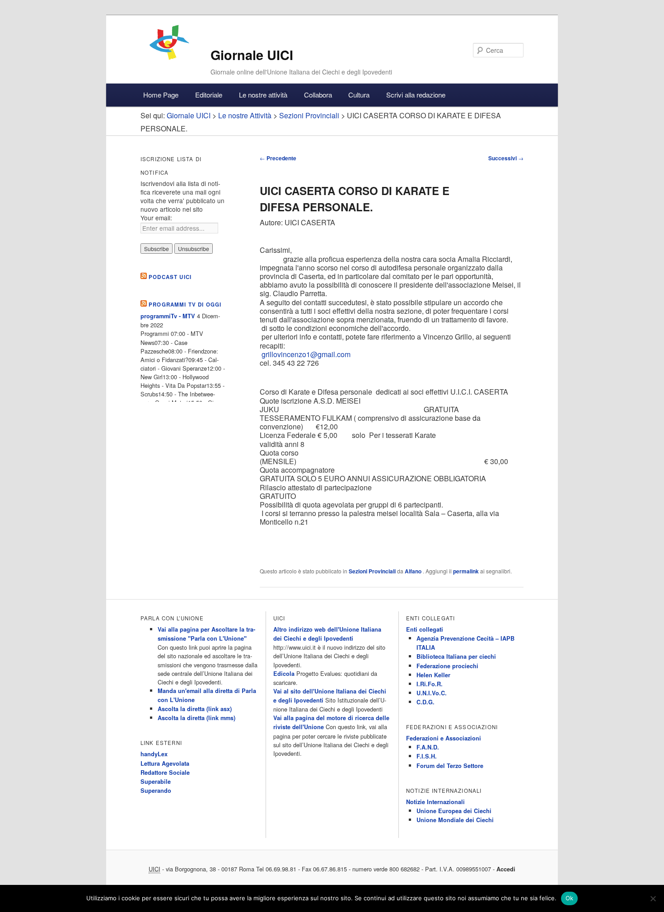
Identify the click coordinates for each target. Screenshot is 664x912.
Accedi (505, 869)
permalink (466, 571)
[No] (652, 898)
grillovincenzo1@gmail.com (306, 354)
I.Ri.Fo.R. (429, 684)
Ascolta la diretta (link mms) (196, 718)
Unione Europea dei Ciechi (453, 811)
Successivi (506, 158)
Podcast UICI (170, 277)
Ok (570, 898)
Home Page (160, 94)
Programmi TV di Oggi (185, 304)
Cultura (358, 94)
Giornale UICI (251, 55)
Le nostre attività (263, 94)
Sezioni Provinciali (372, 571)
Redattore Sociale (165, 772)
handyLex (154, 754)
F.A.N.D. (427, 747)
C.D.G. (425, 702)
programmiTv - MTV (167, 316)
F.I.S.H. (426, 756)
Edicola (284, 674)
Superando (155, 790)
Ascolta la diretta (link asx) (195, 709)
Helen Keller (433, 675)
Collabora (318, 94)
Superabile (155, 781)
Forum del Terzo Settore (449, 766)
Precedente (278, 158)
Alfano (414, 571)
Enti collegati (424, 629)
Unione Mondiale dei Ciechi (455, 820)
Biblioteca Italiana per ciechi (456, 656)
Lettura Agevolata (164, 763)
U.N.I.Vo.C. (431, 693)
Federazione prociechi (447, 666)
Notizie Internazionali (435, 802)
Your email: (156, 217)
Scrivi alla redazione (415, 94)
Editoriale (208, 94)
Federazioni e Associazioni (443, 738)
